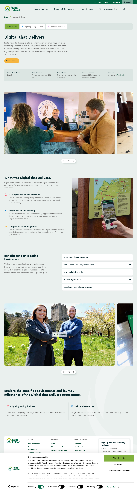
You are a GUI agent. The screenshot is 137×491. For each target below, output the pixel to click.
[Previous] (63, 161)
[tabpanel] (68, 230)
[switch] (61, 486)
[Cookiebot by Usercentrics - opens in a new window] (13, 486)
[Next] (73, 161)
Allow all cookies (119, 458)
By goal (30, 439)
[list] (68, 411)
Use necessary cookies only (119, 470)
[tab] (12, 26)
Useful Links (55, 439)
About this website (80, 439)
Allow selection (119, 464)
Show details (111, 487)
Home (6, 17)
